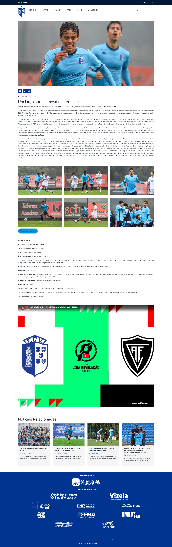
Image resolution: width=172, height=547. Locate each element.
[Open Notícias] (37, 10)
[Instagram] (136, 2)
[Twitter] (144, 2)
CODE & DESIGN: (86, 544)
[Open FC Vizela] (62, 10)
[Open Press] (73, 10)
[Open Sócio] (83, 10)
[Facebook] (140, 2)
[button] (20, 91)
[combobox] (143, 10)
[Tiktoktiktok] (152, 2)
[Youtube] (148, 2)
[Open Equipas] (49, 10)
